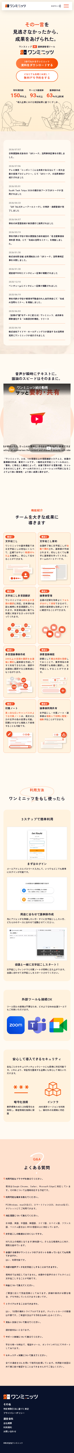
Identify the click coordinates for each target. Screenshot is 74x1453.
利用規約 (7, 1427)
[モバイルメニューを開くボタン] (66, 6)
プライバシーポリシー (14, 1412)
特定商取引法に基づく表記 (16, 1408)
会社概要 (7, 1423)
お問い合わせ (9, 1431)
